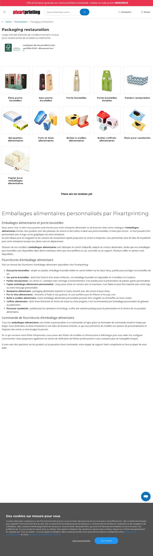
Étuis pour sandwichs (137, 138)
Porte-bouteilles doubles (107, 99)
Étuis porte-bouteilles (15, 99)
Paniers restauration (137, 98)
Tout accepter (106, 541)
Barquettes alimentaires (15, 139)
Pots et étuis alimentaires (46, 139)
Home (8, 21)
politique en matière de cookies (44, 534)
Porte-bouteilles (76, 98)
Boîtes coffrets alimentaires (107, 139)
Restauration (21, 21)
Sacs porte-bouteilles (46, 99)
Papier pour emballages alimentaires (15, 181)
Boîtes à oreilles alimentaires (76, 139)
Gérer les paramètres (81, 541)
